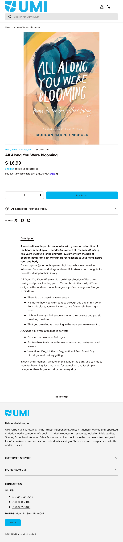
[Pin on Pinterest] (28, 220)
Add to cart (82, 195)
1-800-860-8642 (22, 496)
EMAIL (12, 522)
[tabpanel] (61, 309)
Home (8, 27)
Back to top (61, 396)
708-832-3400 (21, 507)
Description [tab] (27, 238)
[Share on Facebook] (22, 220)
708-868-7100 (21, 502)
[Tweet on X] (16, 220)
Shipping (9, 168)
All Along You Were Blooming (27, 27)
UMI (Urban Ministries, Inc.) (19, 149)
